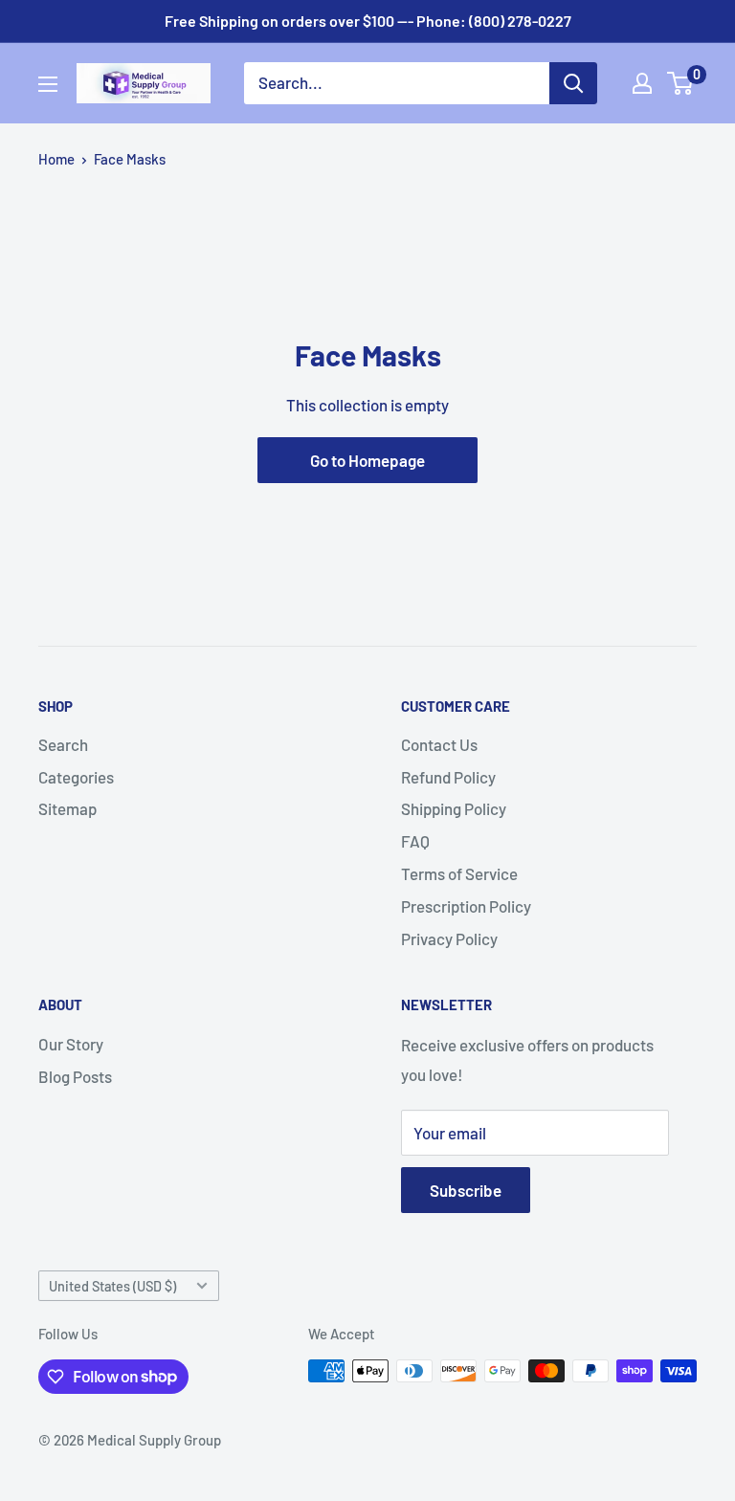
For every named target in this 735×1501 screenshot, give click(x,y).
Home (56, 158)
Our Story (70, 1043)
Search (63, 744)
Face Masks (130, 158)
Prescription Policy (466, 906)
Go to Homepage (367, 460)
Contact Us (439, 744)
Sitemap (67, 808)
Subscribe (465, 1190)
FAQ (415, 840)
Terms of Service (459, 873)
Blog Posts (75, 1076)
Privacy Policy (449, 938)
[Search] (573, 83)
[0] (681, 83)
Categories (76, 776)
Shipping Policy (453, 808)
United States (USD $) (112, 1286)
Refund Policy (448, 776)
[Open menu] (47, 84)
